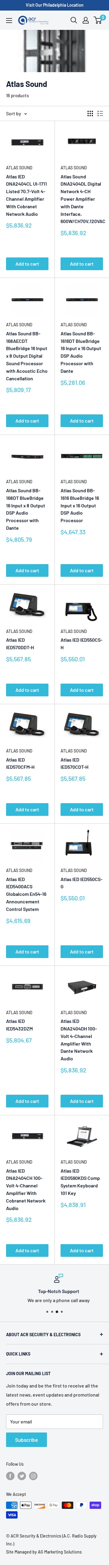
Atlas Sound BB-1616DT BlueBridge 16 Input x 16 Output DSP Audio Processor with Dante (81, 352)
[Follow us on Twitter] (22, 1475)
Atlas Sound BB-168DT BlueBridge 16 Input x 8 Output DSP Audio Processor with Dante (25, 509)
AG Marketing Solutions (60, 1551)
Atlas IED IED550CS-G (81, 882)
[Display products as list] (100, 113)
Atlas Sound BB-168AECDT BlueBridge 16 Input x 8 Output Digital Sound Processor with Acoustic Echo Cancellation (27, 356)
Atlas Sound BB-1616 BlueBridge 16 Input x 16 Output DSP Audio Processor (80, 505)
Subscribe (26, 1440)
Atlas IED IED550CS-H (81, 643)
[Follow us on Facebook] (10, 1475)
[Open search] (74, 20)
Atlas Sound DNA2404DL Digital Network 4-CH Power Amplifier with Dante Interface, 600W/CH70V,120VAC (82, 199)
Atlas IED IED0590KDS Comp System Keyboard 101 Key (80, 1182)
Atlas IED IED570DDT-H (20, 643)
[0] (98, 20)
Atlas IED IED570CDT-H (74, 763)
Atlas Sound (19, 167)
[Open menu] (9, 20)
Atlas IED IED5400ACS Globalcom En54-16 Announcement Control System (26, 894)
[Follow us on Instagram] (33, 1475)
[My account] (86, 20)
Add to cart (27, 264)
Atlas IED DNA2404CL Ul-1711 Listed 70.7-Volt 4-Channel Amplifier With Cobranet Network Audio (26, 195)
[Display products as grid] (90, 113)
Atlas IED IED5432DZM (19, 1024)
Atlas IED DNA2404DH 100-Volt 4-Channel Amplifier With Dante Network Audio (79, 1039)
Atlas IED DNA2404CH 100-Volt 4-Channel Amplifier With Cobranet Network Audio (25, 1189)
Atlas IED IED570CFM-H (20, 763)
